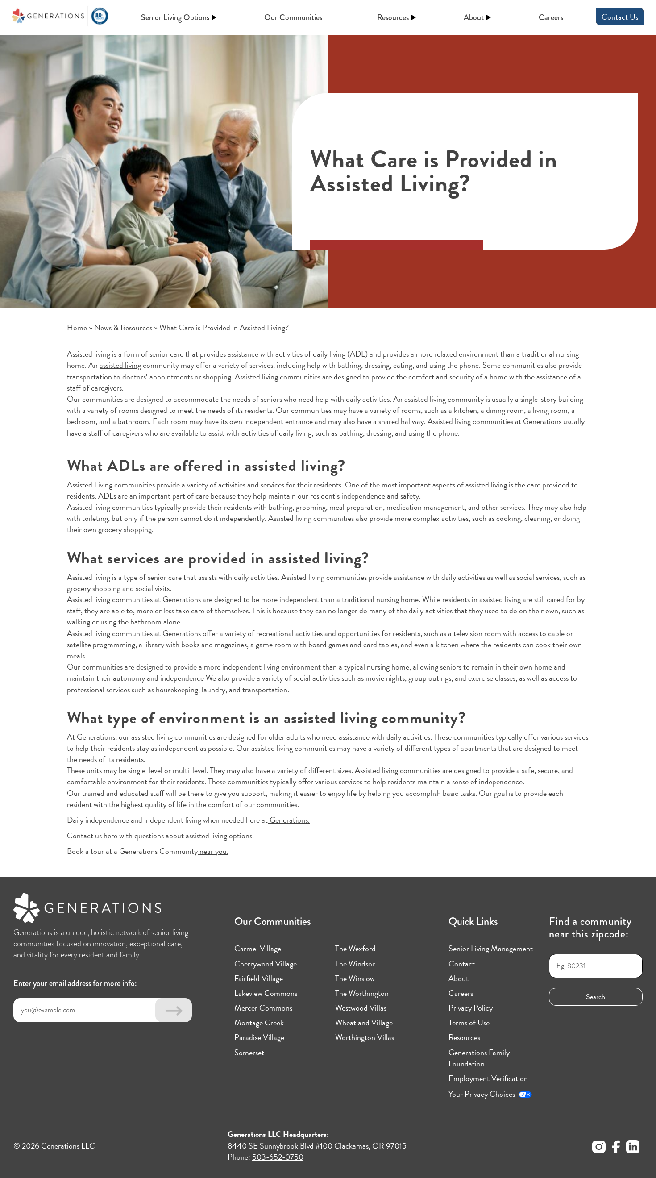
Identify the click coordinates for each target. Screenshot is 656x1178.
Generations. (289, 820)
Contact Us (620, 17)
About (474, 17)
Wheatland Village (364, 1022)
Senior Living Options (175, 17)
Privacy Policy (470, 1008)
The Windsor (355, 963)
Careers (551, 17)
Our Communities (293, 17)
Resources (393, 17)
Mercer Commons (263, 1008)
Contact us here (92, 835)
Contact (461, 963)
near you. (213, 851)
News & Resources (123, 327)
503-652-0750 (277, 1157)
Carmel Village (257, 948)
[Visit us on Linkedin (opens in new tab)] (632, 1148)
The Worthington (362, 993)
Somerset (249, 1052)
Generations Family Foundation (479, 1058)
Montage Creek (259, 1022)
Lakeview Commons (265, 993)
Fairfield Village (258, 978)
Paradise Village (259, 1037)
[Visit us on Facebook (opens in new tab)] (616, 1148)
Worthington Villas (364, 1037)
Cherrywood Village (265, 963)
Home (77, 327)
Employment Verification (488, 1078)
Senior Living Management (490, 948)
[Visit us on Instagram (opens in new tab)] (599, 1148)
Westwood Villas (360, 1008)
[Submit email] (173, 1010)
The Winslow (355, 978)
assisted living (120, 365)
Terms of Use (469, 1022)
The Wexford (355, 948)
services (272, 485)
